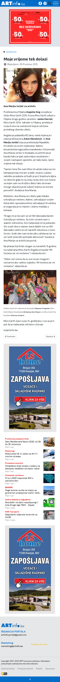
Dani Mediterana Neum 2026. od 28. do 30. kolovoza (23, 442)
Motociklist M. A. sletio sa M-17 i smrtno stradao (21, 455)
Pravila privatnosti (25, 668)
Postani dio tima (39, 644)
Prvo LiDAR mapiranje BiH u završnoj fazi (19, 479)
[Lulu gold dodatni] (30, 26)
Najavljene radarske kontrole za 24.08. (21, 515)
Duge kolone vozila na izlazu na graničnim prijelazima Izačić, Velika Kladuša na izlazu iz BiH (23, 491)
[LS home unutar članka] (30, 387)
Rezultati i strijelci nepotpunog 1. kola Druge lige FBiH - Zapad (21, 503)
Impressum (50, 668)
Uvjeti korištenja (8, 668)
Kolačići (39, 668)
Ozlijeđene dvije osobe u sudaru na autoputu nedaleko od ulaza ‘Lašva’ (22, 467)
